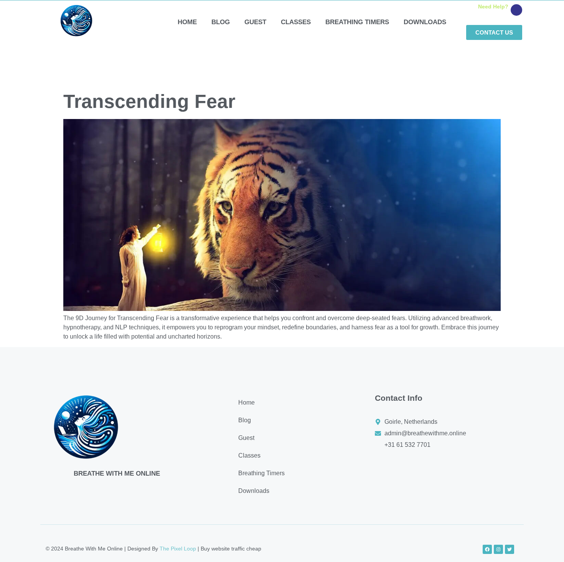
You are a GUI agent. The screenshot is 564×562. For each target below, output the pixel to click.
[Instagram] (498, 549)
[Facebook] (487, 549)
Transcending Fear (149, 101)
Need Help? (493, 6)
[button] (291, 438)
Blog (220, 22)
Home (187, 22)
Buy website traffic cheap (231, 548)
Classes (296, 22)
